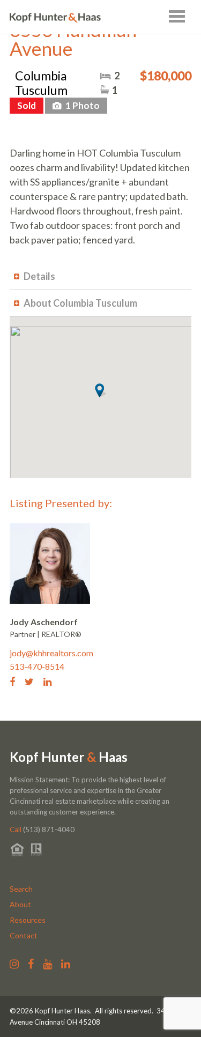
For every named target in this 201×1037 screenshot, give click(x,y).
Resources (28, 919)
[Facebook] (16, 681)
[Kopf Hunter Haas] (55, 18)
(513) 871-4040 (42, 829)
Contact (24, 935)
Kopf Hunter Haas (69, 757)
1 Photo (82, 105)
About (20, 904)
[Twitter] (33, 681)
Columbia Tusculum (41, 83)
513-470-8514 (37, 666)
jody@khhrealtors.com (51, 653)
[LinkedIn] (51, 681)
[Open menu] (177, 16)
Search (21, 888)
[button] (100, 390)
